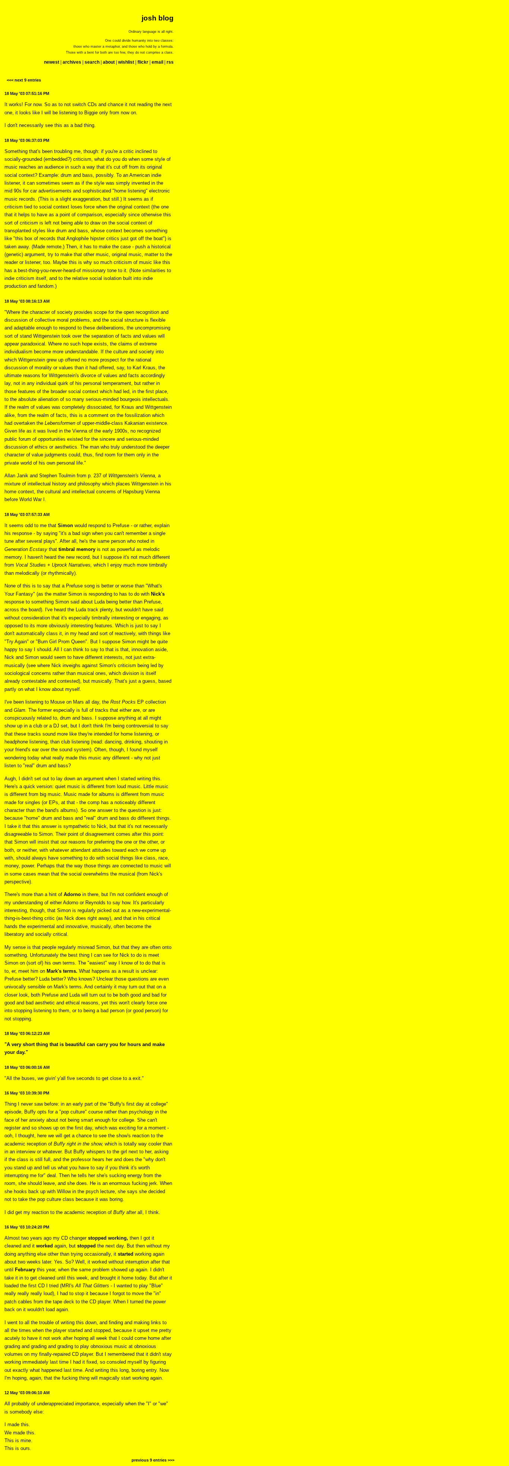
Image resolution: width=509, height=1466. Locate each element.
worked (44, 1246)
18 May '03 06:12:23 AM (27, 1033)
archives (72, 62)
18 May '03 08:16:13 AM (27, 301)
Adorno (72, 894)
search (92, 62)
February (25, 1269)
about (109, 62)
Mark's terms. (62, 971)
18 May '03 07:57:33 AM (27, 514)
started (125, 1254)
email (157, 62)
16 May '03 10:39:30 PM (26, 1093)
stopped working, (108, 1238)
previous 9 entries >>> (153, 1460)
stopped (86, 1246)
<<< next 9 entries (24, 80)
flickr (142, 62)
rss (170, 62)
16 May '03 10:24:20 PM (26, 1227)
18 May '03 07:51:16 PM (26, 93)
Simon (66, 525)
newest (51, 62)
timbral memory (77, 549)
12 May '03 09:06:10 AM (27, 1392)
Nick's (158, 594)
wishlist (126, 62)
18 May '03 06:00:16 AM (27, 1067)
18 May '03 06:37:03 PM (26, 140)
